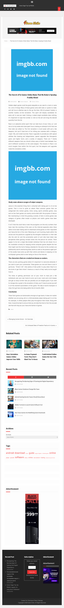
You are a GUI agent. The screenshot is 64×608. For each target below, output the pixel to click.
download (20, 452)
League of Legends (38, 453)
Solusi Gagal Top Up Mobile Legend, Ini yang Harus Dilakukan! (13, 587)
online (11, 309)
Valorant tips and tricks (50, 457)
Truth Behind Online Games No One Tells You (49, 356)
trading (43, 457)
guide (31, 453)
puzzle (12, 457)
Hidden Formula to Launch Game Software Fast (28, 405)
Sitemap (40, 600)
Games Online (35, 101)
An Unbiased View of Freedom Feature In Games (40, 325)
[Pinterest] (14, 9)
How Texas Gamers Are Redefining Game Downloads (30, 413)
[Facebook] (5, 9)
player (8, 457)
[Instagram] (8, 9)
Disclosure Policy (32, 600)
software (19, 457)
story (26, 457)
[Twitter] (11, 9)
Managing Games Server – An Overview (21, 319)
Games (27, 453)
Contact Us (24, 600)
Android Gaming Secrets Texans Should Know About (30, 397)
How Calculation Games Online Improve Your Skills (13, 356)
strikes (30, 458)
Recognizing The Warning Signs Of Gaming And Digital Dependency (34, 381)
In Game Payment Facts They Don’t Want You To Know (31, 356)
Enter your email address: (32, 569)
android (10, 452)
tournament (37, 457)
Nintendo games (45, 453)
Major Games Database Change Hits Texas (27, 389)
